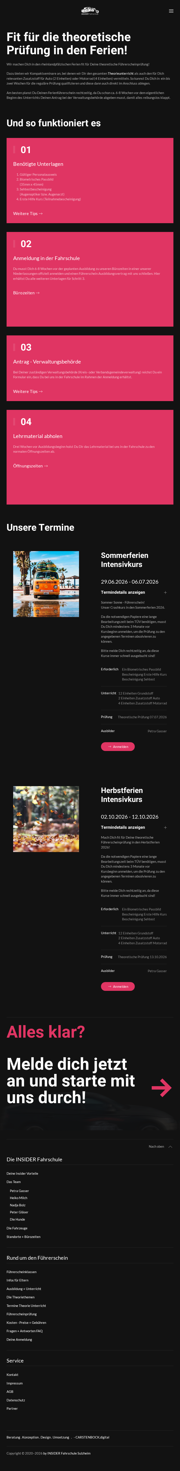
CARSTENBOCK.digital (92, 1437)
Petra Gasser (19, 1191)
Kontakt (12, 1375)
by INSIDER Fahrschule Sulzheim (66, 1453)
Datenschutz (16, 1400)
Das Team (14, 1182)
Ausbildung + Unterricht (24, 1289)
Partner (12, 1408)
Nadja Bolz (17, 1205)
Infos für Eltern (17, 1280)
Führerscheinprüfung (22, 1314)
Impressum (15, 1383)
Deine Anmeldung (19, 1339)
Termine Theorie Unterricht (26, 1306)
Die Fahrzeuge (17, 1228)
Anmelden (120, 747)
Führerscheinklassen (21, 1272)
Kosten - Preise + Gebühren (26, 1322)
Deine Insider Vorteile (22, 1173)
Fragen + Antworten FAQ (25, 1331)
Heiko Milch (18, 1198)
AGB (10, 1391)
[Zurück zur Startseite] (90, 11)
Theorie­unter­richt (121, 73)
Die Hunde (17, 1219)
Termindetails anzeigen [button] (123, 592)
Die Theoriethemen (20, 1297)
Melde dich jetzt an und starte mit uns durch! (71, 1081)
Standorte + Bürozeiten (23, 1237)
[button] (171, 11)
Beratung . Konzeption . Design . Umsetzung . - (41, 1437)
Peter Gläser (19, 1212)
